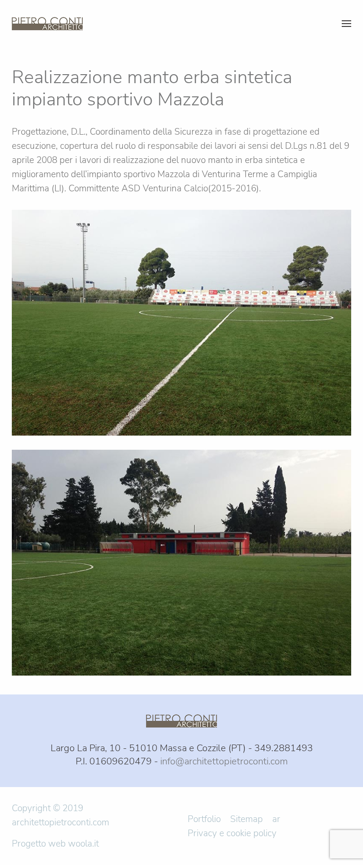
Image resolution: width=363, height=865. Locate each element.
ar (276, 819)
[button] (346, 23)
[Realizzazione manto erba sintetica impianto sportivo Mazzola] (181, 322)
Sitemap (246, 819)
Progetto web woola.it (55, 844)
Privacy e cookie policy (232, 833)
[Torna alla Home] (49, 23)
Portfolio (204, 819)
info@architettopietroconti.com (224, 761)
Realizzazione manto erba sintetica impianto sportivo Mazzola (152, 88)
